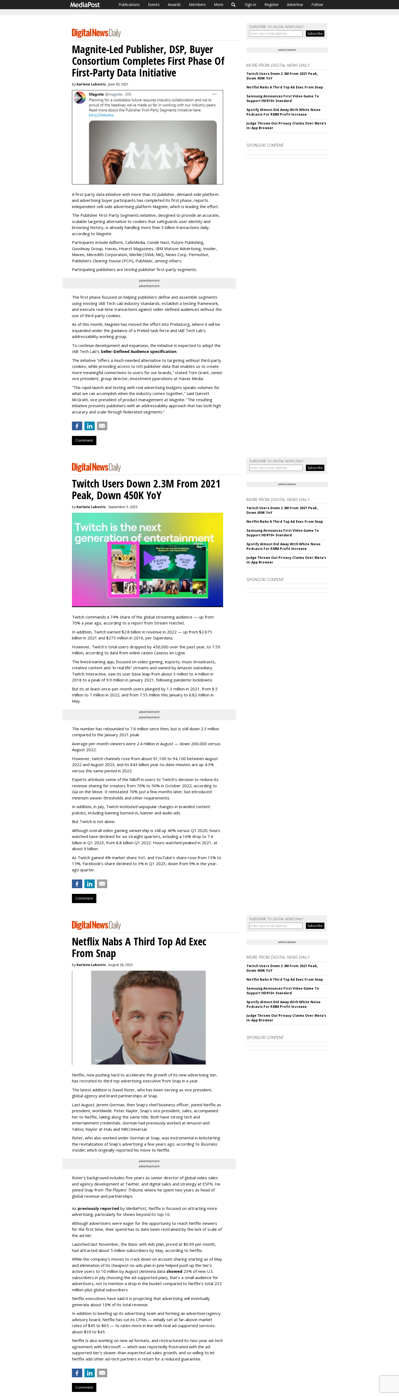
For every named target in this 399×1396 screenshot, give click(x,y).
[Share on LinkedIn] (89, 426)
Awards (174, 4)
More (218, 4)
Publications (129, 4)
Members (197, 4)
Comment (84, 440)
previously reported (98, 1208)
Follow (317, 4)
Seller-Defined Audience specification (138, 351)
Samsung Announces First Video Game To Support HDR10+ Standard (282, 98)
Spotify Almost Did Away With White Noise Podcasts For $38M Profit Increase (283, 112)
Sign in (250, 4)
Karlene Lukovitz (91, 84)
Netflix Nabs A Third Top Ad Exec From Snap (284, 87)
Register (271, 4)
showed (174, 1271)
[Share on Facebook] (77, 426)
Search (233, 4)
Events (154, 4)
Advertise (295, 4)
